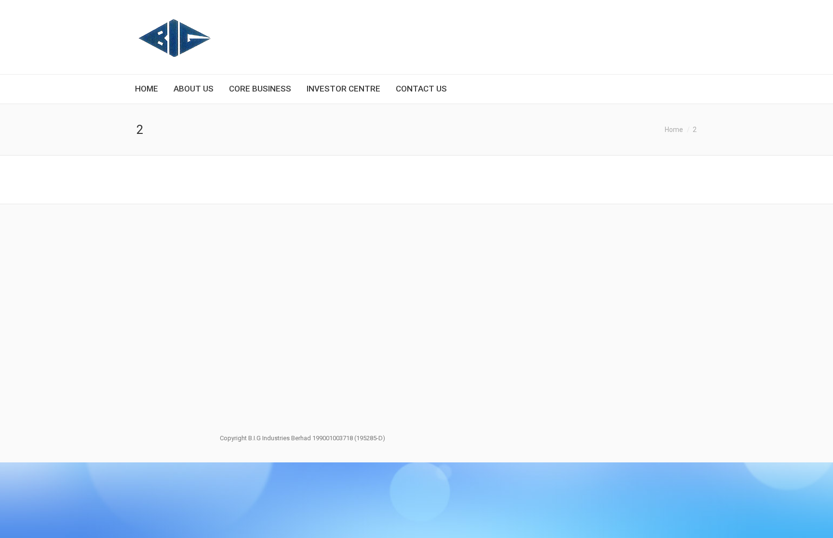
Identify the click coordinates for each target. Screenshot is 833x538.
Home (674, 129)
